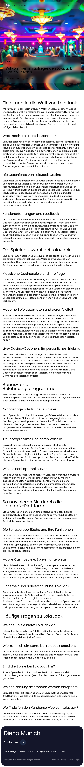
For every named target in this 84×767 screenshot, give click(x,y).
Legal (78, 759)
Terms (70, 759)
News (22, 751)
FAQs (30, 751)
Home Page (10, 751)
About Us (55, 759)
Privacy (63, 759)
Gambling (11, 62)
